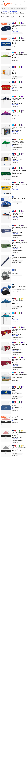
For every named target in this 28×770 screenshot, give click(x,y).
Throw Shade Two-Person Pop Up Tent (18, 272)
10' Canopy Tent (16, 416)
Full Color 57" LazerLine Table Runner (19, 345)
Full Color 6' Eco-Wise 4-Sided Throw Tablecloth (19, 243)
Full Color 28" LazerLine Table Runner (19, 69)
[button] (9, 24)
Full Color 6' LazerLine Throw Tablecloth (19, 26)
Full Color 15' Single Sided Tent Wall (19, 375)
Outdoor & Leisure (12, 11)
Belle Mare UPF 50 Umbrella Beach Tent (19, 258)
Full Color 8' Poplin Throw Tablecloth (18, 360)
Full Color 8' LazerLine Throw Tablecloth (19, 330)
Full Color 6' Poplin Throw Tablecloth (18, 389)
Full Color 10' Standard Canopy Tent (17, 113)
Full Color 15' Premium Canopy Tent (19, 55)
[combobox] (14, 8)
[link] (7, 4)
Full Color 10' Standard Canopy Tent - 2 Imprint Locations (18, 143)
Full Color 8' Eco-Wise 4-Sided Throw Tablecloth (19, 228)
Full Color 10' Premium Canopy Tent (19, 315)
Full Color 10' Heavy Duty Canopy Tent (18, 99)
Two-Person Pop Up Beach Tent (19, 287)
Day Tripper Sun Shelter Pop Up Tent (19, 199)
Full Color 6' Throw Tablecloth (19, 40)
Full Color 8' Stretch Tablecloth (19, 184)
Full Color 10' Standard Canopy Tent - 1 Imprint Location (18, 302)
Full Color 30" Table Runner (19, 155)
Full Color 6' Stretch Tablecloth (19, 84)
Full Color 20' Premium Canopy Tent (17, 214)
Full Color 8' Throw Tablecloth (19, 170)
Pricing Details (15, 31)
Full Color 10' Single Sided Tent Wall (19, 127)
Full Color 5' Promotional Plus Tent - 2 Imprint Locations (19, 433)
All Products (4, 11)
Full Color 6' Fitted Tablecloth (19, 404)
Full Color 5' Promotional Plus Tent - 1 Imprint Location (19, 448)
